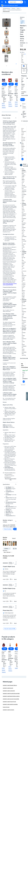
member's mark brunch (8, 688)
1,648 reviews (13, 526)
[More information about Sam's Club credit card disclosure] (21, 156)
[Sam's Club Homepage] (6, 2)
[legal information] (24, 54)
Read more (5, 576)
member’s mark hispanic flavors (10, 685)
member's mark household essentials (11, 693)
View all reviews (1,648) (9, 628)
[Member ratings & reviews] (16, 521)
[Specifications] (16, 484)
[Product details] (16, 118)
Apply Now (22, 159)
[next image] (6, 66)
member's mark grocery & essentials (11, 699)
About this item (6, 115)
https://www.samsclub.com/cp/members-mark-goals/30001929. (12, 284)
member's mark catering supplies (10, 704)
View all (13, 538)
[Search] (21, 2)
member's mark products (8, 709)
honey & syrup (6, 707)
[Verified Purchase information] (13, 563)
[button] (3, 543)
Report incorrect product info (10, 479)
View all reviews (7, 529)
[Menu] (2, 2)
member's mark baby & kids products (11, 696)
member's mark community (9, 690)
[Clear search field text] (19, 2)
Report (15, 579)
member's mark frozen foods (9, 701)
